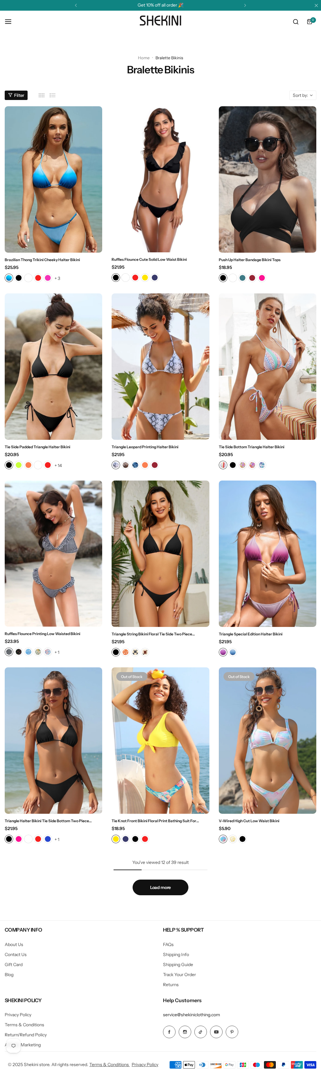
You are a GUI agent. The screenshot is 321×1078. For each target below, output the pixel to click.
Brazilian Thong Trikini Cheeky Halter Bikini (42, 259)
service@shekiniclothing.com (191, 1015)
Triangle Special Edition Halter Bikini (250, 634)
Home (144, 57)
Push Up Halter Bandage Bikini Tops (250, 259)
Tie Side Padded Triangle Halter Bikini (37, 446)
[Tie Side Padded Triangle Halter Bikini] (53, 366)
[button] (76, 5)
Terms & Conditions (24, 1025)
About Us (14, 944)
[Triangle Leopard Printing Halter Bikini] (160, 366)
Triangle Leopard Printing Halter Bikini (145, 446)
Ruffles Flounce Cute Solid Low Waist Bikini (149, 259)
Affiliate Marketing (23, 1045)
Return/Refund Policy (26, 1035)
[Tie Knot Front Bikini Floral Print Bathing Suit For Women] (160, 740)
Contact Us (16, 954)
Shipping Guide (178, 964)
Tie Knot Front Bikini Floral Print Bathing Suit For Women (154, 820)
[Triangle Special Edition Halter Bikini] (267, 554)
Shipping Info (176, 954)
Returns (171, 984)
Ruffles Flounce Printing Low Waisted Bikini (42, 633)
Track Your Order (179, 974)
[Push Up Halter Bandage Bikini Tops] (267, 179)
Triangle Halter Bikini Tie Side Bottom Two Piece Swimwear (47, 820)
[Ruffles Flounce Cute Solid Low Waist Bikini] (160, 179)
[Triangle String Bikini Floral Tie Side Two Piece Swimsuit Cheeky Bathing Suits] (160, 554)
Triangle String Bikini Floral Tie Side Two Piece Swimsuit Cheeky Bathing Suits (152, 634)
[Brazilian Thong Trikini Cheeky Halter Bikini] (53, 179)
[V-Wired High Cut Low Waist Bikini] (267, 740)
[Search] (296, 22)
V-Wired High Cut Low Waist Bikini (249, 820)
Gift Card (14, 964)
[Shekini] (160, 21)
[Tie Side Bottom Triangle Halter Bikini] (267, 366)
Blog (9, 974)
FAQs (168, 944)
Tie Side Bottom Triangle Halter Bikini (251, 446)
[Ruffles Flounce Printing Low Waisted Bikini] (53, 554)
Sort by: (300, 95)
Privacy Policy (18, 1015)
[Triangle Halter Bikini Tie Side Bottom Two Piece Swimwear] (53, 740)
